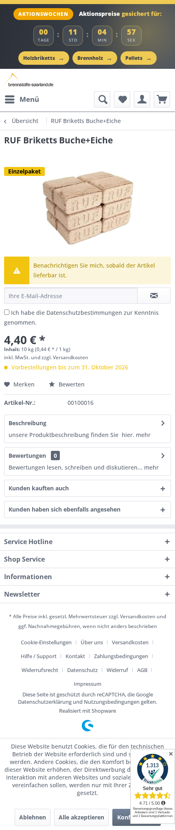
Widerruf (117, 670)
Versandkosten (137, 616)
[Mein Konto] (142, 99)
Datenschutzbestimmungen (84, 312)
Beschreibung (27, 423)
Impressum (87, 683)
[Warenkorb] (162, 99)
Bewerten (71, 384)
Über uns (92, 642)
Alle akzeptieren (81, 817)
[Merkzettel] (122, 99)
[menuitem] (21, 99)
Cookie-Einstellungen (46, 642)
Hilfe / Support (39, 656)
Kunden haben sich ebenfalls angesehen (64, 509)
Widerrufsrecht (40, 670)
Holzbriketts (43, 58)
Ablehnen (32, 817)
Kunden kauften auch (39, 488)
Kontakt (75, 656)
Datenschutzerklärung (45, 701)
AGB (142, 670)
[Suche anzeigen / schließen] (102, 99)
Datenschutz (82, 670)
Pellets (138, 58)
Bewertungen (27, 455)
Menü (29, 99)
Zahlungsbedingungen (121, 656)
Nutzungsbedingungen (112, 701)
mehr (143, 435)
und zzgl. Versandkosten (59, 357)
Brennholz (94, 58)
